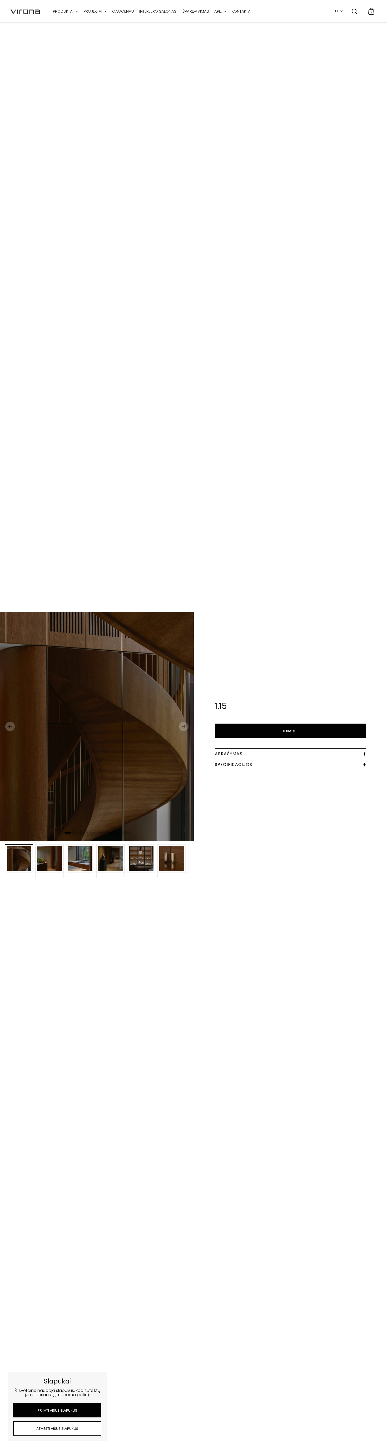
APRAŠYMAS (229, 754)
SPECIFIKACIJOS (233, 764)
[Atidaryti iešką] (354, 11)
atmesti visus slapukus (57, 1428)
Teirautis (290, 730)
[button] (10, 726)
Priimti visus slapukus (57, 1410)
